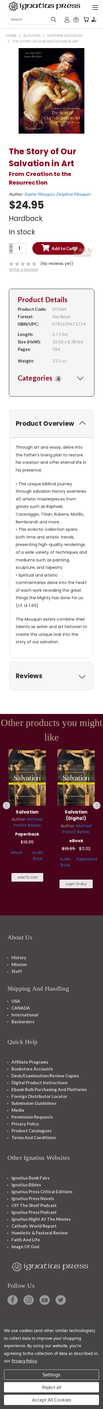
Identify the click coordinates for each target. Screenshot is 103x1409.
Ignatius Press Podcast (34, 1212)
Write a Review (23, 269)
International (24, 1014)
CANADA (20, 1007)
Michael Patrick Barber (28, 822)
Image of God (25, 1246)
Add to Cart (27, 877)
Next (96, 805)
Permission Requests (32, 1116)
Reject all (51, 1387)
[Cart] (86, 19)
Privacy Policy (25, 1123)
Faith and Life (25, 1239)
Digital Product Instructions (39, 1082)
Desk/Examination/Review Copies (45, 1075)
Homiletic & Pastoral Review (39, 1232)
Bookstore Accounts (32, 1068)
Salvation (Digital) (76, 815)
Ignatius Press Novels (32, 1198)
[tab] (52, 378)
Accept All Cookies (51, 1400)
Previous (6, 805)
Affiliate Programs (29, 1061)
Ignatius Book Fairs (30, 1177)
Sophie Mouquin (39, 194)
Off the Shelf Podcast (34, 1205)
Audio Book (37, 855)
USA (15, 1001)
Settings (51, 1375)
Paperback (87, 859)
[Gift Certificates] (76, 19)
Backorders (22, 1021)
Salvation (27, 812)
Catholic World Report (34, 1225)
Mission (19, 964)
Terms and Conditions (33, 1137)
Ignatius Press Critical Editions (41, 1191)
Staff (16, 971)
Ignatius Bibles (26, 1184)
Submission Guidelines (33, 1103)
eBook (17, 852)
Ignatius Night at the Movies (41, 1219)
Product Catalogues (31, 1130)
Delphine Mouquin (73, 194)
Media (17, 1110)
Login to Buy (76, 883)
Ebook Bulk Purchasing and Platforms (49, 1089)
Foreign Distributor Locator (39, 1096)
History (18, 957)
